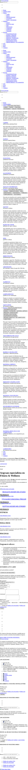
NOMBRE (3, 583)
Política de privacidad (8, 762)
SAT (4, 43)
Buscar (1, 2)
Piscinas (5, 32)
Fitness (5, 13)
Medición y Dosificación (12, 38)
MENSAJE (3, 599)
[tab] (5, 107)
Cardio (8, 14)
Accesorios (9, 18)
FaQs (4, 45)
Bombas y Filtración (11, 35)
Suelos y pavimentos (11, 20)
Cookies (2, 690)
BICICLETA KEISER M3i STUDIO (14, 492)
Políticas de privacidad (13, 605)
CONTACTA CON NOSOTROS (7, 572)
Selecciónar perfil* (4, 601)
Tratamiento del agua (11, 33)
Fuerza (8, 15)
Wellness (5, 21)
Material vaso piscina (11, 39)
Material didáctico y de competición (15, 42)
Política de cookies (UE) (9, 761)
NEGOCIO (15, 602)
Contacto (5, 47)
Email (1, 688)
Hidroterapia (9, 27)
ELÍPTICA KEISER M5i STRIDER (14, 506)
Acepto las (13, 740)
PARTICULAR (6, 602)
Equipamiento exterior (11, 40)
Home (4, 10)
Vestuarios (8, 31)
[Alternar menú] (0, 100)
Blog (4, 46)
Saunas (8, 22)
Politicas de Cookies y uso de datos (16, 740)
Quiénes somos (7, 11)
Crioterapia (9, 28)
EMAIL (2, 588)
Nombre (2, 687)
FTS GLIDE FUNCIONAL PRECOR (14, 499)
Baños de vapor (10, 24)
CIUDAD (2, 594)
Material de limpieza (11, 36)
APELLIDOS (3, 585)
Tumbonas (8, 29)
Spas (7, 25)
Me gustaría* (3, 581)
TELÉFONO (3, 587)
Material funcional (10, 17)
